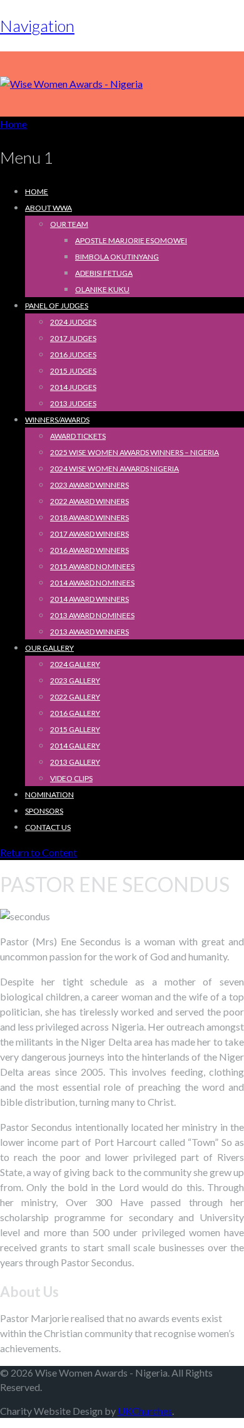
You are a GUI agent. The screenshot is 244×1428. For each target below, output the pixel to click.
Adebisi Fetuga (104, 273)
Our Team (69, 224)
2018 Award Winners (89, 517)
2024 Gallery (75, 664)
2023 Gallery (75, 680)
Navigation (37, 25)
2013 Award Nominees (92, 615)
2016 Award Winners (89, 550)
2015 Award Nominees (92, 566)
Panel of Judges (56, 305)
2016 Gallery (75, 713)
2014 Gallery (75, 745)
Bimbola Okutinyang (117, 256)
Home (36, 191)
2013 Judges (73, 403)
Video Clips (71, 778)
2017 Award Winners (89, 533)
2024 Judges (73, 322)
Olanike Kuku (102, 289)
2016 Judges (73, 354)
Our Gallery (49, 648)
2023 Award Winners (89, 485)
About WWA (48, 208)
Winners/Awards (57, 419)
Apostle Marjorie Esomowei (131, 240)
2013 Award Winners (89, 631)
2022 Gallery (75, 696)
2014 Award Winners (89, 599)
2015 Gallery (75, 729)
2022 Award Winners (89, 501)
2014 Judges (73, 387)
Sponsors (44, 811)
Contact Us (48, 827)
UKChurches (145, 1411)
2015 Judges (73, 370)
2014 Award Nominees (92, 582)
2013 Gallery (75, 762)
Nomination (49, 794)
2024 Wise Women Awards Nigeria (114, 468)
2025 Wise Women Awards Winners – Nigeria (134, 452)
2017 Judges (73, 338)
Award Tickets (78, 436)
